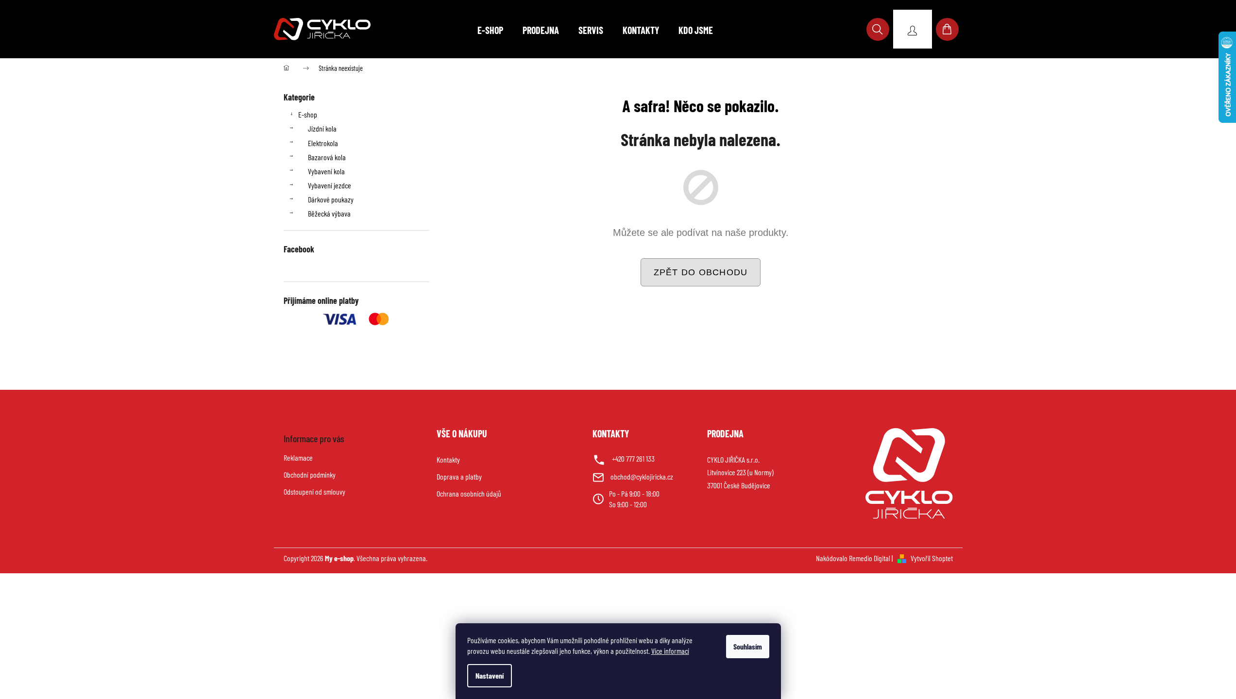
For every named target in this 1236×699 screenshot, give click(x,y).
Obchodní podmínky (310, 474)
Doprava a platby (459, 476)
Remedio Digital (869, 558)
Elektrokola (323, 143)
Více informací (670, 650)
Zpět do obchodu (701, 272)
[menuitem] (490, 30)
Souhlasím (747, 646)
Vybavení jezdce (329, 185)
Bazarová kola (327, 157)
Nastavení (489, 675)
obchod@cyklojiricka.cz (641, 476)
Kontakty (448, 459)
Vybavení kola (326, 171)
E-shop (307, 114)
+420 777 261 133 (633, 458)
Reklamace (298, 457)
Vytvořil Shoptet (932, 558)
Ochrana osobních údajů (469, 493)
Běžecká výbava (329, 213)
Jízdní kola (322, 128)
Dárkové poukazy (331, 199)
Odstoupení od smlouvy (314, 491)
